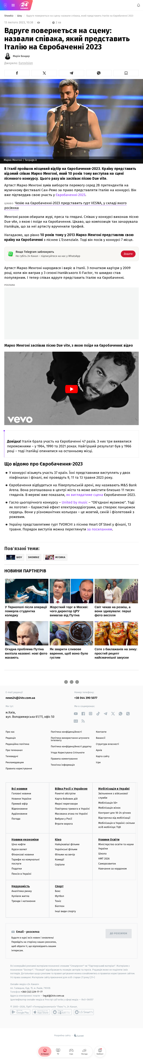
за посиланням (99, 529)
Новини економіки (25, 839)
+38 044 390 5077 (85, 698)
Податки (17, 868)
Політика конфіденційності (66, 732)
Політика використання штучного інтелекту (70, 739)
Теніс (58, 901)
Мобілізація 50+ (107, 802)
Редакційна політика (17, 744)
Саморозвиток (107, 863)
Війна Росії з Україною (71, 789)
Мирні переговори (66, 803)
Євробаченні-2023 (70, 195)
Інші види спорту (65, 911)
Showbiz (9, 16)
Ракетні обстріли (65, 793)
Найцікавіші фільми (67, 844)
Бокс (58, 891)
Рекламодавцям (15, 762)
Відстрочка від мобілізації (114, 818)
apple (41, 1012)
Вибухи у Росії (63, 818)
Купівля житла (20, 896)
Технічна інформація (63, 765)
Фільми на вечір (65, 854)
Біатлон (59, 906)
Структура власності (107, 744)
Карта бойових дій (66, 798)
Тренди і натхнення (23, 901)
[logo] (24, 5)
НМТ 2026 (104, 858)
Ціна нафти (19, 844)
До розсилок (118, 933)
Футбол (59, 896)
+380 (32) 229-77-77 (32, 992)
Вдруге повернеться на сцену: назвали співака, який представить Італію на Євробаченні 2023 (80, 16)
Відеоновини (20, 808)
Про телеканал (14, 750)
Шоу (20, 16)
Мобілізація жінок (109, 808)
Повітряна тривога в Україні (72, 808)
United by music (75, 502)
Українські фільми (66, 849)
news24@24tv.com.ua (20, 698)
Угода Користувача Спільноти (68, 753)
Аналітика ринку (22, 891)
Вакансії (100, 738)
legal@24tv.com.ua (53, 995)
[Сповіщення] (138, 5)
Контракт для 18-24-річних (114, 813)
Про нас (10, 732)
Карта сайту (102, 756)
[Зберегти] (126, 73)
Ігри (98, 762)
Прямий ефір (20, 803)
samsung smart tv (84, 1012)
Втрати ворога (64, 824)
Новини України (21, 798)
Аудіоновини (19, 813)
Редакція (11, 738)
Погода (16, 818)
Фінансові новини (23, 854)
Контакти (101, 732)
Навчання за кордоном (112, 868)
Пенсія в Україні (21, 873)
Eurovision (26, 63)
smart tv (62, 1012)
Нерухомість (21, 886)
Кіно (58, 839)
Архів (99, 750)
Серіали (60, 864)
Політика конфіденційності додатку (71, 746)
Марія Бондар (21, 56)
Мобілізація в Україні (114, 789)
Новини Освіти (108, 839)
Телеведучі (12, 756)
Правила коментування (64, 759)
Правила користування (19, 768)
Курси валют (19, 849)
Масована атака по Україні (71, 813)
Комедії (59, 859)
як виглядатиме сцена (84, 495)
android (20, 1012)
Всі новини (19, 789)
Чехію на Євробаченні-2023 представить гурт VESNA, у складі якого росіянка (65, 205)
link (75, 713)
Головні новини (21, 793)
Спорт (59, 886)
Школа (102, 853)
